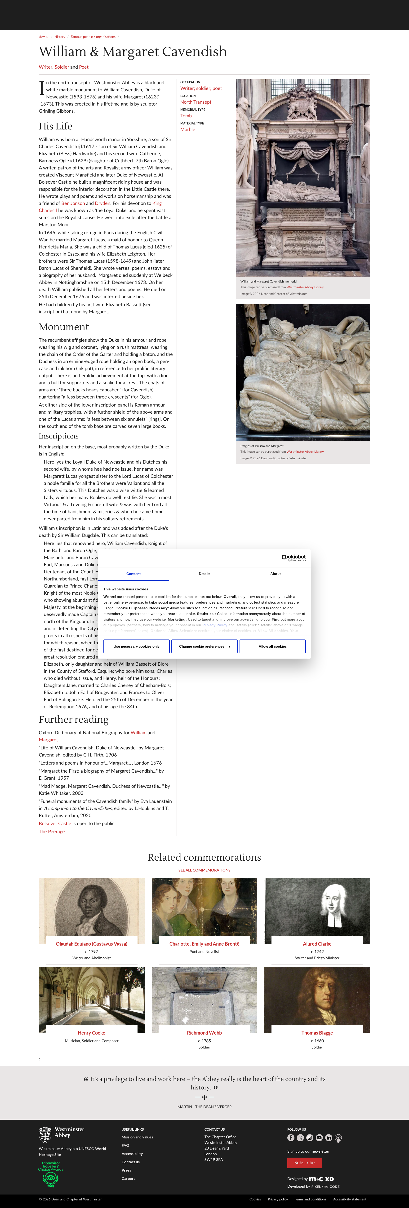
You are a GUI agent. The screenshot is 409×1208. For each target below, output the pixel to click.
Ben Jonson (73, 203)
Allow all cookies (273, 646)
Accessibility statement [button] (349, 1199)
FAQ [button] (125, 1145)
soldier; (203, 88)
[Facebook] (290, 1137)
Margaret (48, 740)
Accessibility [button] (132, 1153)
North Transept (195, 102)
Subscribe (304, 1162)
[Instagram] (309, 1137)
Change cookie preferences (201, 646)
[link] (321, 1179)
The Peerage (52, 831)
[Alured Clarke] (317, 911)
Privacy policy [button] (278, 1199)
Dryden (102, 203)
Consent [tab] (133, 573)
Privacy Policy (214, 625)
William (139, 732)
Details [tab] (204, 573)
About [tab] (275, 573)
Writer (45, 67)
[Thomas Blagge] (317, 1000)
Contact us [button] (131, 1161)
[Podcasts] (338, 1138)
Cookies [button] (255, 1199)
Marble (187, 129)
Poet (84, 67)
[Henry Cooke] (92, 1000)
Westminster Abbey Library (305, 287)
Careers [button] (128, 1178)
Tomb (186, 116)
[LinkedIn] (328, 1137)
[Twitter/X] (300, 1137)
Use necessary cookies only (137, 646)
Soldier (62, 67)
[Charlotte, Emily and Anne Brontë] (205, 911)
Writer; (187, 88)
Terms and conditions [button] (310, 1199)
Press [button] (126, 1170)
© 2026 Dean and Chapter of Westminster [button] (70, 1199)
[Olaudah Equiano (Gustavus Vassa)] (92, 911)
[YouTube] (319, 1137)
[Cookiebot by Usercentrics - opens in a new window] (285, 558)
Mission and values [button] (137, 1137)
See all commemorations (204, 870)
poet (217, 88)
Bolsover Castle (55, 823)
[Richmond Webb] (205, 1000)
